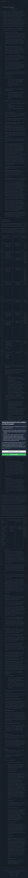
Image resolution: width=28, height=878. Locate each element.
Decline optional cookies (14, 451)
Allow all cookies (14, 454)
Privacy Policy (7, 448)
